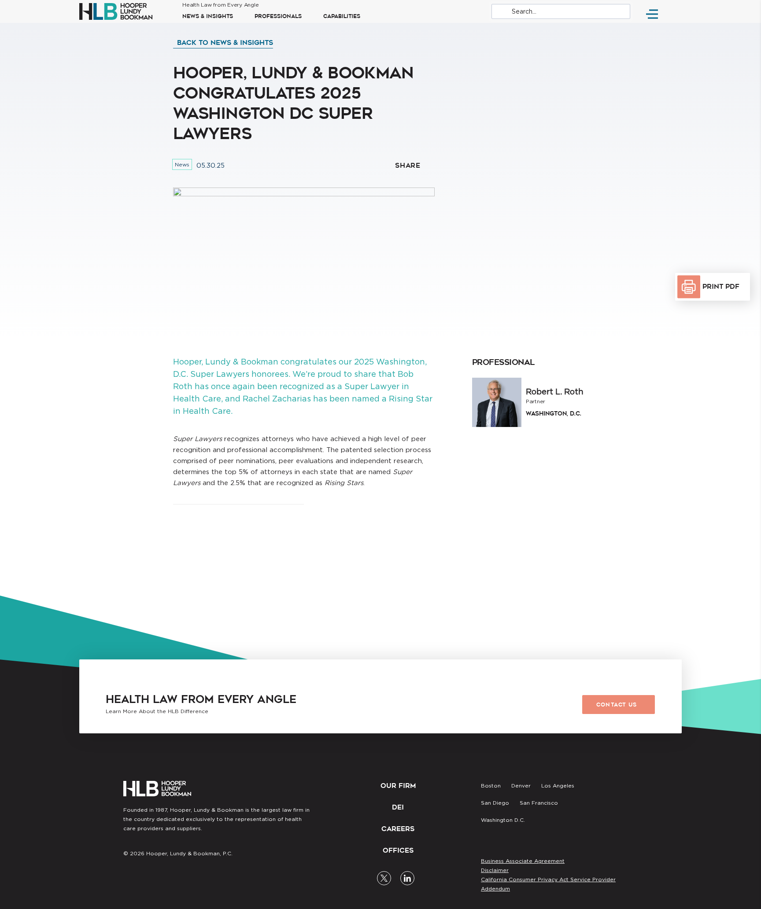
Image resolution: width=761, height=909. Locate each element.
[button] (223, 43)
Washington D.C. (503, 820)
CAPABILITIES (341, 16)
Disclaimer (495, 870)
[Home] (122, 11)
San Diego (495, 803)
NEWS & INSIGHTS (207, 16)
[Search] (560, 11)
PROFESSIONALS (278, 16)
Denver (521, 785)
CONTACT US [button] (616, 704)
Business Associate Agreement (523, 861)
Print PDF (720, 287)
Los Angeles (557, 785)
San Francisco (539, 803)
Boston (491, 785)
